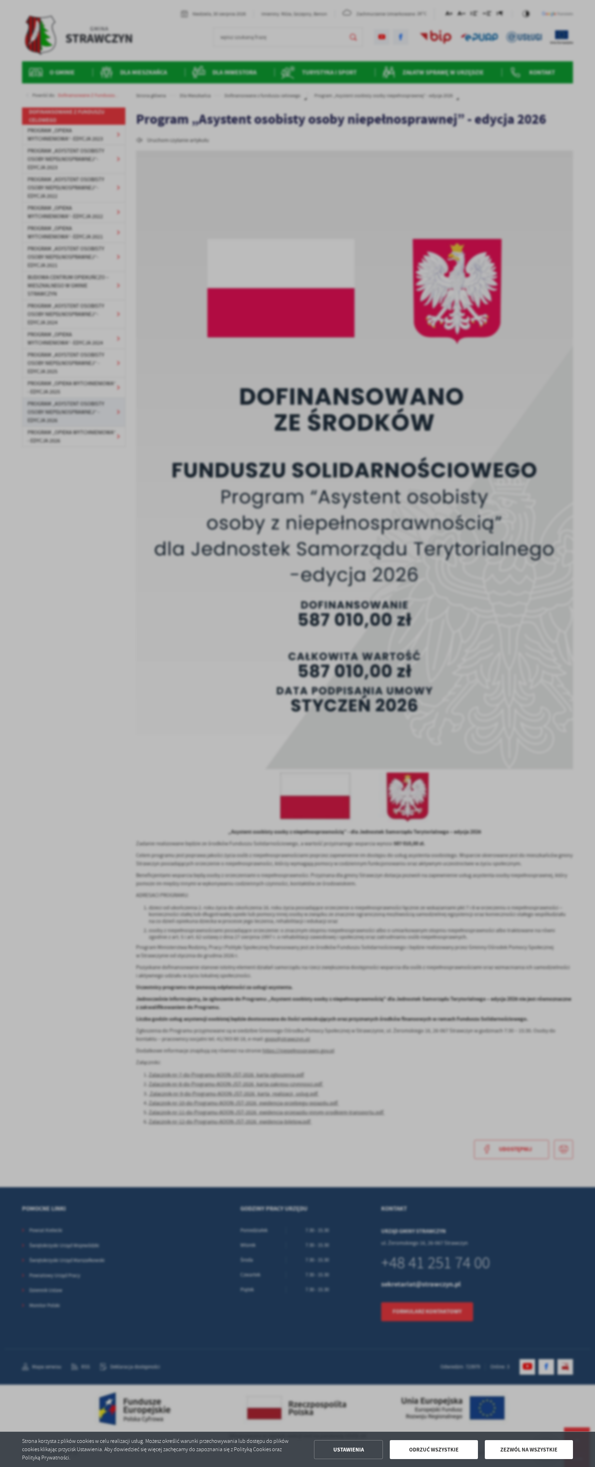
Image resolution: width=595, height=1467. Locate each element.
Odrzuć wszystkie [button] (434, 1449)
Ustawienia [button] (348, 1449)
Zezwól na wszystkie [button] (528, 1449)
